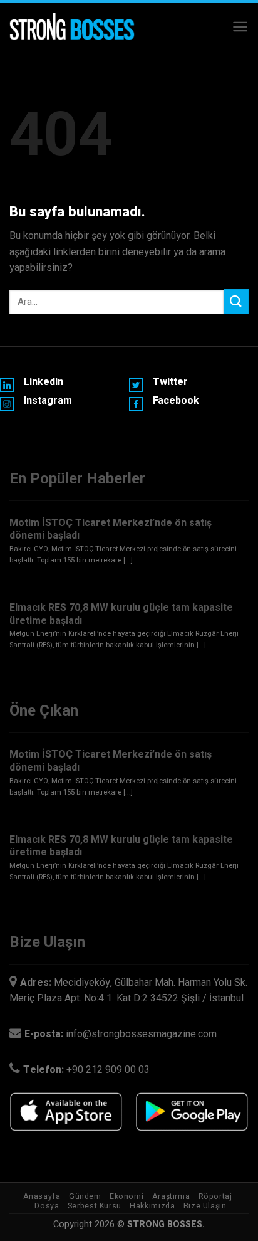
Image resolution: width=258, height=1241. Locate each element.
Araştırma (171, 1196)
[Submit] (236, 301)
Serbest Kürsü (94, 1206)
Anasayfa (42, 1196)
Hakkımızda (152, 1206)
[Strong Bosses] (72, 27)
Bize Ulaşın (205, 1206)
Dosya (46, 1206)
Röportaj (215, 1196)
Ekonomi (126, 1196)
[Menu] (240, 26)
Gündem (85, 1196)
